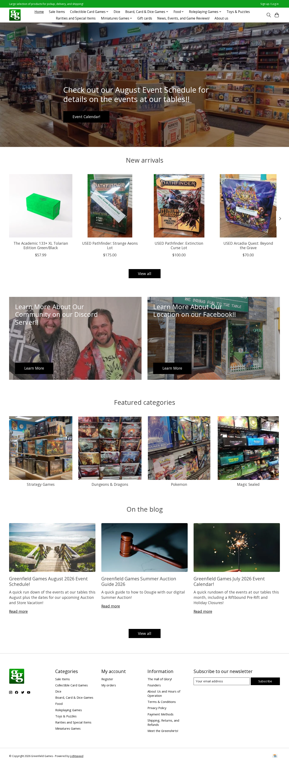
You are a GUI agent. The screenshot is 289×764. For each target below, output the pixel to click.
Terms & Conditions (161, 702)
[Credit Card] (275, 756)
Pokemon (179, 484)
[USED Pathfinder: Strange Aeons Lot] (110, 205)
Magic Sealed (248, 484)
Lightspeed (76, 756)
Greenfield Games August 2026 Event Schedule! (48, 581)
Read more (18, 611)
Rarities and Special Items (76, 18)
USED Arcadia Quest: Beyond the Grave (248, 245)
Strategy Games (41, 484)
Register (107, 679)
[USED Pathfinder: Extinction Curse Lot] (179, 205)
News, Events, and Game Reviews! (183, 18)
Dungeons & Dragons (110, 484)
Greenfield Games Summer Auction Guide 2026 (138, 581)
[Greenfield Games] (15, 15)
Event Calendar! (86, 116)
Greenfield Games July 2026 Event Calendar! (229, 581)
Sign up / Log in (269, 4)
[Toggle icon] (269, 15)
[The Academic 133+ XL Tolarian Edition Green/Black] (40, 205)
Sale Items (57, 12)
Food (59, 703)
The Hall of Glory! (159, 679)
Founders (154, 685)
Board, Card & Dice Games (74, 697)
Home (39, 12)
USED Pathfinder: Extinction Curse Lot (179, 245)
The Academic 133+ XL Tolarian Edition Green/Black (41, 245)
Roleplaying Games (68, 710)
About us (221, 18)
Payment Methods (160, 714)
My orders (108, 685)
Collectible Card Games (71, 685)
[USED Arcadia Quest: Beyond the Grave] (248, 205)
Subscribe (265, 681)
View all (144, 273)
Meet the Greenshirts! (162, 731)
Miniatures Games (68, 728)
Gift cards (144, 18)
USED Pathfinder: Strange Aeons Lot (110, 245)
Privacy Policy (156, 708)
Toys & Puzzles (238, 12)
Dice (117, 12)
